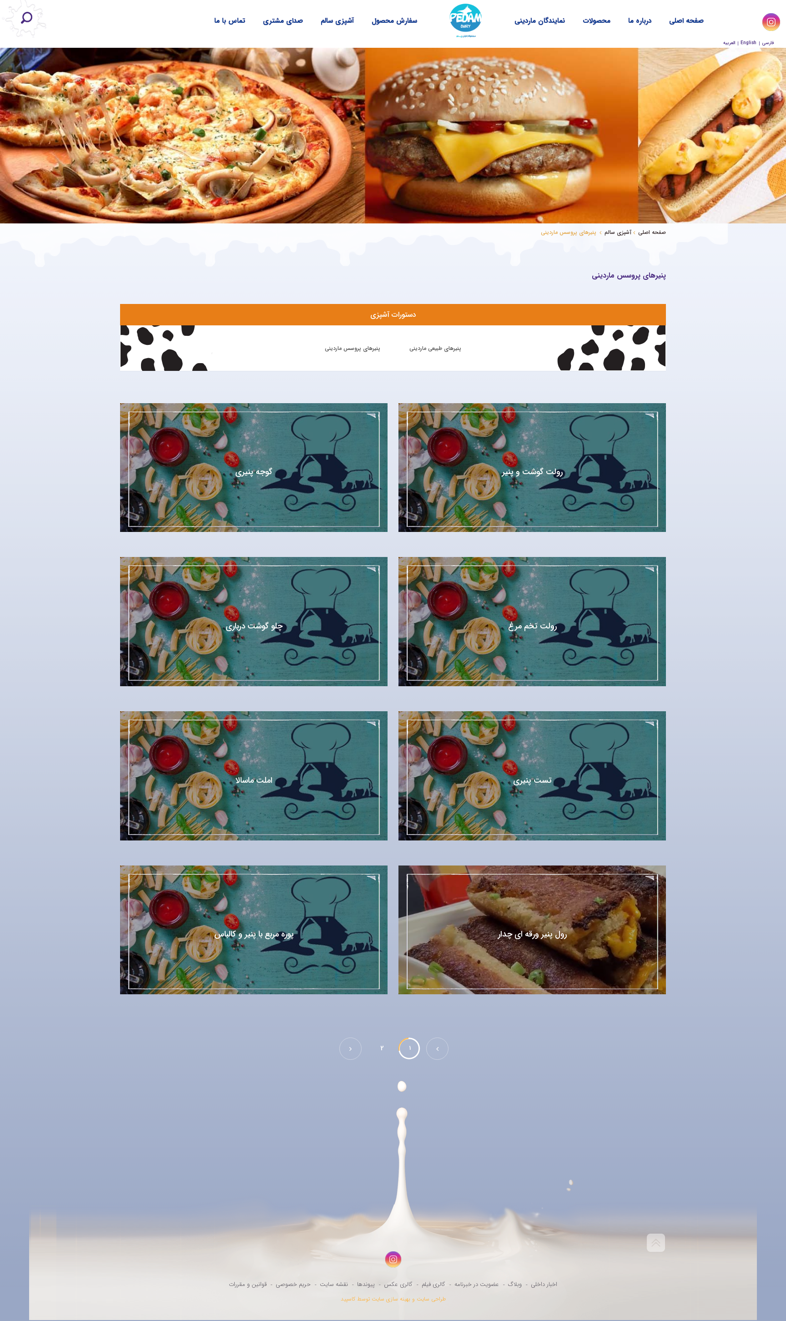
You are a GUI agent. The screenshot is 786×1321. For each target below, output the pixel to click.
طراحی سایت (431, 1299)
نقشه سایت (334, 1284)
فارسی (768, 43)
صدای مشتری (283, 20)
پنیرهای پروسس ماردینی (352, 348)
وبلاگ (515, 1284)
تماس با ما (229, 20)
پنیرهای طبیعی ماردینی (435, 348)
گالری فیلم (433, 1284)
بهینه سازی (398, 1299)
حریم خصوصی (293, 1284)
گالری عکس (398, 1284)
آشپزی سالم (337, 20)
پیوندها (366, 1284)
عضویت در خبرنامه (476, 1284)
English (748, 43)
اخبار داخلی (544, 1284)
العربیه (729, 43)
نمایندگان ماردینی (539, 20)
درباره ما (639, 20)
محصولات (596, 20)
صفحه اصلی (686, 20)
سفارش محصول (394, 20)
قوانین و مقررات (248, 1284)
